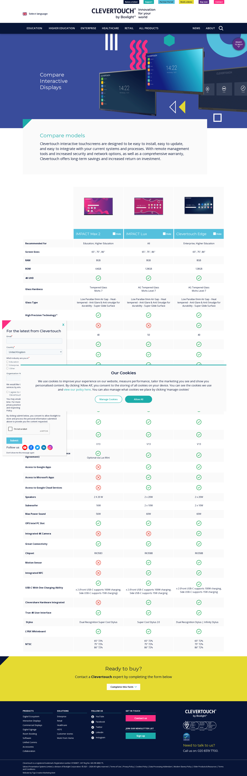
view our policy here (77, 389)
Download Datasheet (98, 222)
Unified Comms (30, 742)
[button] (57, 14)
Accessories (28, 746)
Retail (59, 720)
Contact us (141, 718)
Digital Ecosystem (31, 716)
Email (9, 336)
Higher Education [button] (62, 28)
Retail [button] (129, 28)
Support (148, 2)
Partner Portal (166, 2)
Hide (118, 234)
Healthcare (62, 725)
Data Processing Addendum (160, 766)
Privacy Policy (128, 766)
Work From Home (65, 738)
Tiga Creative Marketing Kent (43, 773)
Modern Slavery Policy (183, 766)
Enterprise (61, 716)
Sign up (141, 735)
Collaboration (29, 751)
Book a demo (186, 2)
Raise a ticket (131, 2)
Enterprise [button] (88, 28)
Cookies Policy (141, 766)
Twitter (98, 727)
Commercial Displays (32, 725)
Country (10, 347)
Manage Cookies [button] (108, 399)
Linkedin (99, 732)
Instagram (100, 737)
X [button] (63, 324)
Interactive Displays (32, 720)
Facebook (100, 721)
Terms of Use (115, 766)
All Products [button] (148, 28)
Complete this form (121, 686)
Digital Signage (29, 729)
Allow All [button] (138, 399)
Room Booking (30, 733)
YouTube (99, 716)
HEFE (59, 729)
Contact (219, 2)
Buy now (204, 2)
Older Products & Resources (204, 766)
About (210, 28)
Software (27, 738)
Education (14, 362)
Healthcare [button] (110, 28)
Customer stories (65, 733)
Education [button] (34, 28)
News (196, 28)
